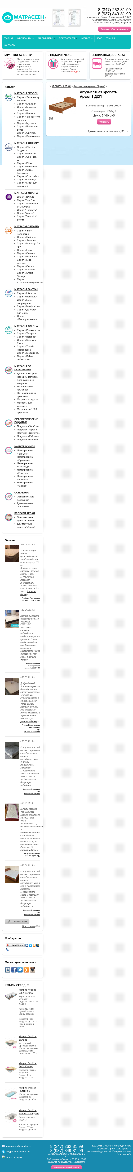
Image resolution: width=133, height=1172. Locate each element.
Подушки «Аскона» (27, 439)
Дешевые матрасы (27, 373)
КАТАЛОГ (85, 38)
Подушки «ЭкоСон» (28, 426)
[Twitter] (30, 945)
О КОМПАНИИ (24, 38)
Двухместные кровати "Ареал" (89, 86)
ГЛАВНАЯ (9, 38)
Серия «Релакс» (26, 113)
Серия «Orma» (25, 266)
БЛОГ (99, 38)
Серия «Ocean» (26, 253)
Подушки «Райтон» (28, 436)
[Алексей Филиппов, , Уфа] (12, 760)
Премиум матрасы (27, 376)
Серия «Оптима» (27, 132)
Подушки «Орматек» (28, 432)
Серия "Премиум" (27, 210)
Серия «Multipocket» (28, 306)
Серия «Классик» (27, 103)
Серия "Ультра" (25, 213)
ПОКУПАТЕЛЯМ (67, 38)
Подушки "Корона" (27, 429)
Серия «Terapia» (26, 333)
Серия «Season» (26, 240)
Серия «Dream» (26, 269)
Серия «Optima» (26, 237)
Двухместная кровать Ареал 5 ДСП (106, 131)
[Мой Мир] (38, 945)
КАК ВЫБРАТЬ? (45, 38)
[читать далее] (28, 721)
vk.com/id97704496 (32, 668)
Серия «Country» (26, 179)
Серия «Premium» (27, 256)
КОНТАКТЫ (9, 45)
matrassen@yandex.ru (18, 1146)
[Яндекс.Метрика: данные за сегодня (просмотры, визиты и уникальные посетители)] (12, 1157)
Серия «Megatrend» (28, 352)
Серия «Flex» (24, 250)
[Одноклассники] (34, 945)
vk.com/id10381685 (32, 794)
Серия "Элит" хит (27, 200)
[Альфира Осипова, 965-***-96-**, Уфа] (12, 822)
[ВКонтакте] (27, 945)
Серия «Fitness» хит (28, 330)
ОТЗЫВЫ (110, 38)
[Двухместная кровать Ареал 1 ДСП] (62, 105)
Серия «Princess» (27, 166)
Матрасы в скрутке (27, 399)
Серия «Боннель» (27, 296)
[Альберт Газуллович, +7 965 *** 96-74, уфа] (12, 563)
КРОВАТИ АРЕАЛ (61, 86)
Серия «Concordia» (28, 176)
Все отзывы (28, 926)
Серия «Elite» (24, 163)
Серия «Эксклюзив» (28, 136)
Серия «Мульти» (26, 123)
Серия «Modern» (26, 153)
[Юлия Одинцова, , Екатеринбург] (12, 628)
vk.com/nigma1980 (32, 732)
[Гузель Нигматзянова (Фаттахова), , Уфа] (12, 696)
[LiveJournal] (7, 949)
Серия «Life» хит (26, 293)
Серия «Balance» (27, 336)
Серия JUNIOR (25, 197)
